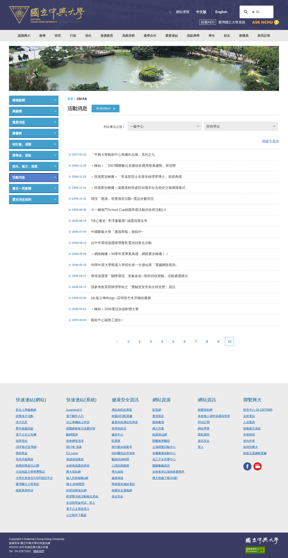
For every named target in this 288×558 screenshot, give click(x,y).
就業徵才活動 (24, 416)
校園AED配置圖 (122, 416)
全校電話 (249, 416)
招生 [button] (88, 35)
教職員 (244, 35)
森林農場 (158, 422)
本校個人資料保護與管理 (214, 416)
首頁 (70, 98)
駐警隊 (116, 441)
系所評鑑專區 (24, 459)
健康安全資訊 (125, 399)
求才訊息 (21, 422)
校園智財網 (205, 409)
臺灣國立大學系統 (27, 484)
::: (170, 12)
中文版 (201, 12)
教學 (42, 35)
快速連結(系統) (81, 399)
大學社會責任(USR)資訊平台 (34, 478)
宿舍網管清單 (75, 441)
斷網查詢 (72, 434)
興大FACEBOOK (247, 466)
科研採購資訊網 (76, 490)
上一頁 (117, 341)
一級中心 (137, 126)
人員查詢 (249, 422)
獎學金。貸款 (21, 155)
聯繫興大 (252, 399)
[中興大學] (262, 540)
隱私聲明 (203, 434)
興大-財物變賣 (75, 484)
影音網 (156, 409)
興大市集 (158, 428)
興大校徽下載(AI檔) (165, 478)
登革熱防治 (119, 428)
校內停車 (249, 441)
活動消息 (18, 177)
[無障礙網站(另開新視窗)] (262, 550)
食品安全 (117, 496)
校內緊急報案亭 (122, 447)
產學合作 (150, 35)
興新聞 (17, 111)
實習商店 (158, 416)
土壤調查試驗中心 (164, 447)
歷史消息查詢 (21, 199)
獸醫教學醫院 (161, 441)
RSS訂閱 (204, 422)
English (221, 12)
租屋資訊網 (159, 434)
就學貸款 (21, 441)
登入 (201, 447)
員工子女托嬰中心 (164, 459)
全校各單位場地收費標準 (168, 471)
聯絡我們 (38, 551)
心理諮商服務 (120, 465)
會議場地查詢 (75, 459)
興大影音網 (257, 466)
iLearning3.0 (74, 409)
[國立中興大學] (46, 15)
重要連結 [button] (171, 35)
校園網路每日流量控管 (80, 428)
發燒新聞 (18, 100)
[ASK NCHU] (265, 22)
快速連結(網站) (31, 399)
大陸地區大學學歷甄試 (30, 471)
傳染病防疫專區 (122, 409)
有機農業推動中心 (164, 453)
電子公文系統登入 (78, 509)
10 (229, 341)
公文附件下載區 (76, 515)
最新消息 (18, 122)
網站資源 (162, 399)
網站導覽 (182, 12)
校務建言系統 (252, 428)
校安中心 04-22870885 (257, 409)
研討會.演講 (74, 447)
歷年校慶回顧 (24, 428)
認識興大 (24, 35)
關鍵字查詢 (270, 141)
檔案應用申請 (24, 490)
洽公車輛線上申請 (78, 422)
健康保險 (117, 478)
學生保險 (117, 471)
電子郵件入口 (75, 416)
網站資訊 (207, 399)
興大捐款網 (73, 471)
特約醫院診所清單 (123, 453)
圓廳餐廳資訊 (161, 465)
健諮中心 (117, 434)
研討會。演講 (21, 144)
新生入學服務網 (26, 409)
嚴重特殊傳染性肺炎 (125, 422)
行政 (73, 35)
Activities (103, 108)
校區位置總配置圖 (255, 453)
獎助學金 (21, 453)
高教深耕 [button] (128, 35)
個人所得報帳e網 (77, 478)
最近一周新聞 (21, 188)
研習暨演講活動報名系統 (82, 496)
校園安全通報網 (122, 490)
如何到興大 (250, 447)
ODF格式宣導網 (26, 447)
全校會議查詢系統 (78, 465)
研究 (58, 35)
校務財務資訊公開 (27, 465)
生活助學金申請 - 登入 (80, 502)
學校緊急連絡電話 (123, 484)
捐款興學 (193, 35)
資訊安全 (203, 441)
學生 (212, 35)
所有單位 (213, 126)
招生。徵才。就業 (25, 166)
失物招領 (249, 434)
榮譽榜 (17, 133)
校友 (227, 35)
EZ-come (72, 453)
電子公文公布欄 (26, 434)
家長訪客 (264, 35)
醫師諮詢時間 (120, 459)
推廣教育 (107, 35)
